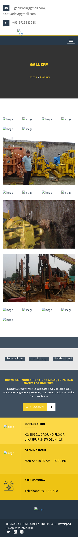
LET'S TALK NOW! (35, 406)
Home (32, 77)
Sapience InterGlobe (21, 528)
